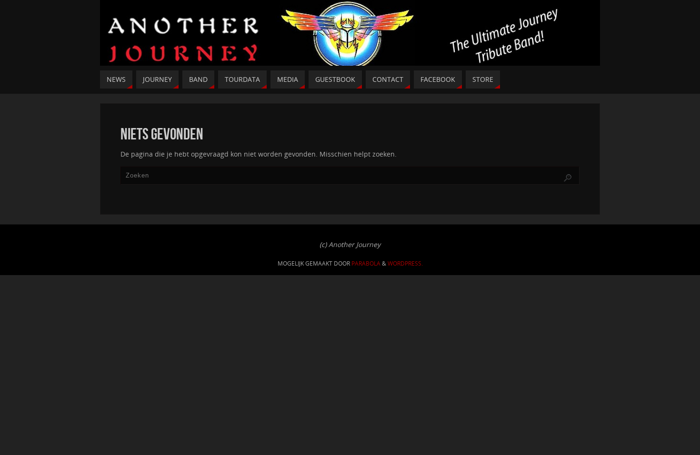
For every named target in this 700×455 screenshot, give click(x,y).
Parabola (365, 263)
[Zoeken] (567, 178)
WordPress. (405, 263)
